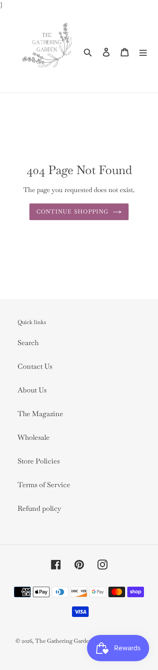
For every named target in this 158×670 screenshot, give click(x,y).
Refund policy (39, 508)
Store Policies (39, 461)
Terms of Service (44, 484)
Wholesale (34, 437)
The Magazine (40, 413)
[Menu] (143, 51)
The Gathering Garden (64, 641)
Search (28, 342)
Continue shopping (72, 211)
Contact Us (35, 366)
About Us (32, 390)
